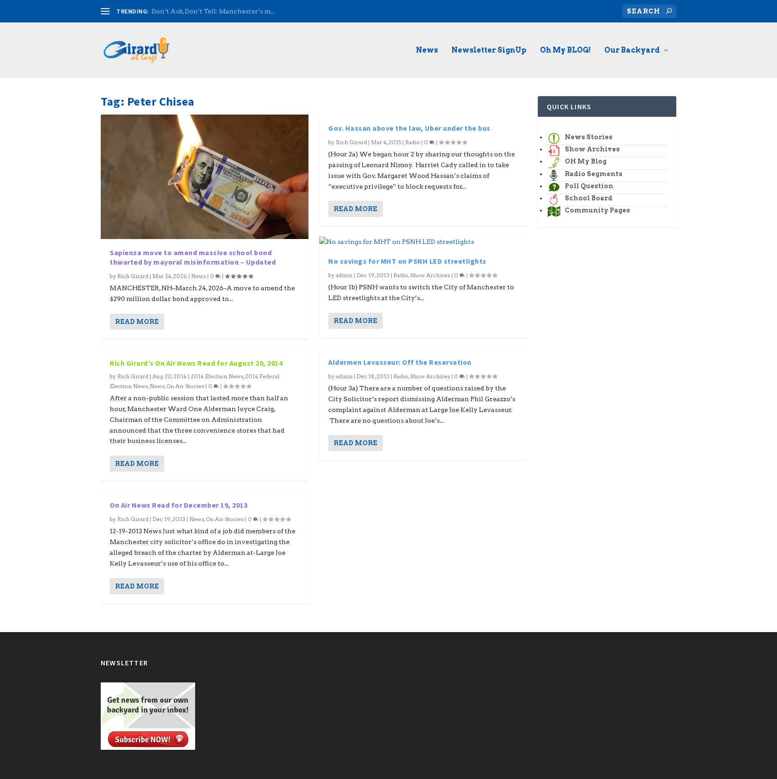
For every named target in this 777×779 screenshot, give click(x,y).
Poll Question (589, 186)
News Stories (588, 137)
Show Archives (430, 275)
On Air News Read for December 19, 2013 (178, 504)
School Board (588, 198)
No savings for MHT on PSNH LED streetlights (407, 261)
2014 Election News (217, 376)
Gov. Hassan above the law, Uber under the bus (409, 128)
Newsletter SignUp (489, 50)
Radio (412, 142)
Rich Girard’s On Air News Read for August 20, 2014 (196, 363)
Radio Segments (593, 173)
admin (344, 275)
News (427, 50)
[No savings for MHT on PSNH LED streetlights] (423, 242)
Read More (137, 321)
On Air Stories (185, 386)
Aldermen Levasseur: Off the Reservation (400, 362)
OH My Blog (586, 161)
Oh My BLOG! (565, 50)
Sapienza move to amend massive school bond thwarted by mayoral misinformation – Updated (193, 257)
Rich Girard (132, 276)
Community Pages (597, 210)
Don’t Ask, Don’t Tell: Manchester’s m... (213, 11)
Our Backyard (632, 50)
